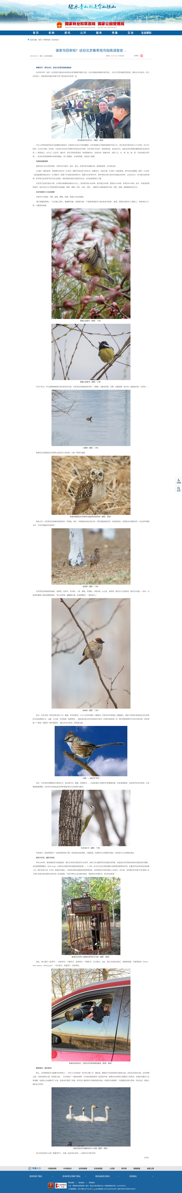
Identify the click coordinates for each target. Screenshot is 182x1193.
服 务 (99, 32)
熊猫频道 (136, 1168)
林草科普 (46, 40)
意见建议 (81, 1182)
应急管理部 (98, 1168)
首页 (40, 40)
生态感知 (146, 32)
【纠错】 (146, 1157)
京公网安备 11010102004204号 (106, 1189)
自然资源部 (83, 1168)
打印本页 (121, 56)
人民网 (111, 1168)
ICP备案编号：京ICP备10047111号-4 (80, 1189)
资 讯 (67, 32)
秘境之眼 (150, 1168)
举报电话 (92, 1182)
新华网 (123, 1168)
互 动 (130, 32)
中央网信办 (67, 1168)
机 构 (51, 32)
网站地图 (71, 1182)
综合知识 (55, 40)
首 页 (36, 32)
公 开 (83, 32)
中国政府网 (52, 1168)
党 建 (115, 32)
